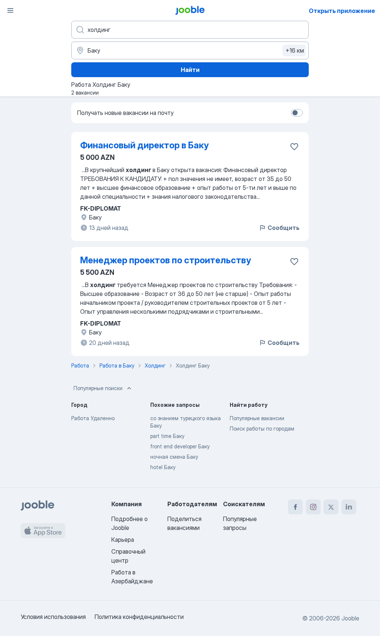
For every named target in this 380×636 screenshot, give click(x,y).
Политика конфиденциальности (139, 616)
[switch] (297, 112)
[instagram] (313, 507)
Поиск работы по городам (262, 428)
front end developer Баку (180, 446)
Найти (190, 69)
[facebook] (295, 507)
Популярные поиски (97, 388)
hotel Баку (163, 467)
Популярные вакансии (257, 418)
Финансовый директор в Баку (144, 145)
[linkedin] (348, 507)
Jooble (350, 618)
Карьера (122, 539)
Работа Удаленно (93, 418)
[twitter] (331, 507)
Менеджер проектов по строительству (165, 260)
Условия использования (53, 616)
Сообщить (283, 227)
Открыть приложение (342, 10)
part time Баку (167, 436)
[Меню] (10, 10)
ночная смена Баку (174, 457)
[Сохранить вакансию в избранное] (294, 146)
